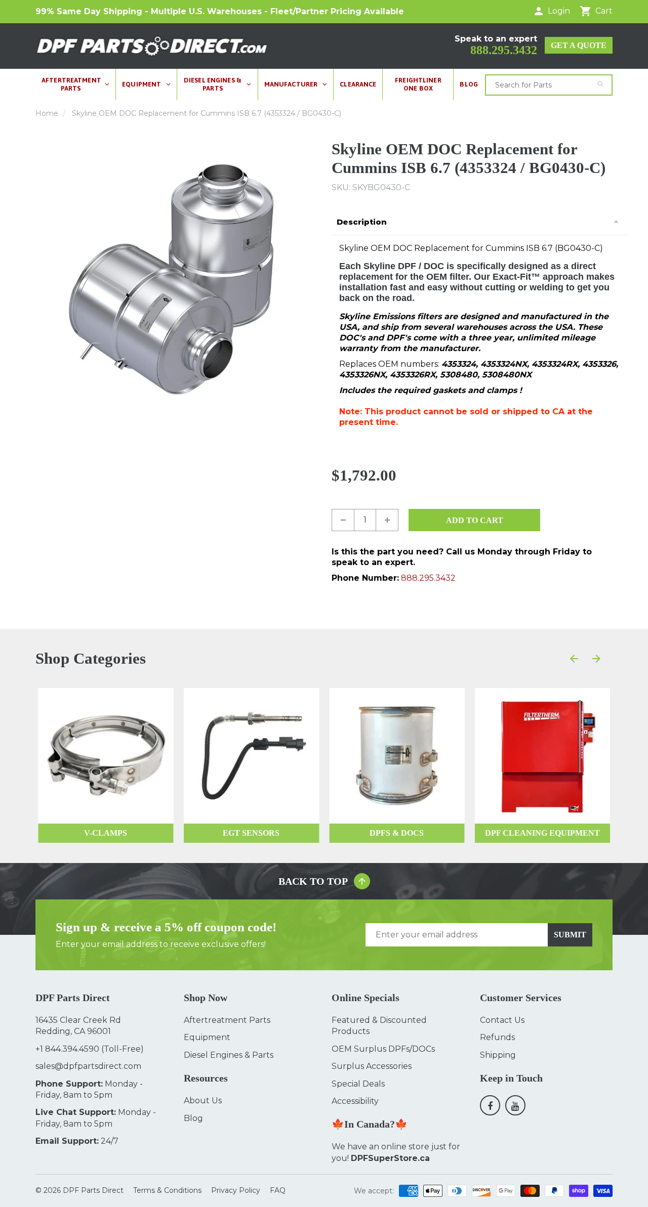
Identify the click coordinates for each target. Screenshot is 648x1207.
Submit (570, 934)
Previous (39, 279)
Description (362, 222)
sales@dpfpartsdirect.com (88, 1066)
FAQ (278, 1190)
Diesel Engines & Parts (228, 1055)
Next (312, 279)
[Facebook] (490, 1105)
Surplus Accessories (372, 1066)
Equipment (207, 1037)
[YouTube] (515, 1105)
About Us (203, 1100)
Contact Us (502, 1020)
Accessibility (355, 1101)
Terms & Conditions (167, 1190)
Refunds (497, 1037)
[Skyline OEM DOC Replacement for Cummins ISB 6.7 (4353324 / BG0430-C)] (175, 280)
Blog (193, 1118)
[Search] (600, 84)
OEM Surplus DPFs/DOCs (383, 1049)
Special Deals (358, 1084)
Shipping (498, 1055)
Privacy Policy (235, 1190)
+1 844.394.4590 (67, 1049)
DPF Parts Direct (93, 1190)
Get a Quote (578, 45)
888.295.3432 (503, 50)
